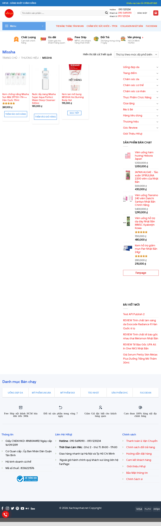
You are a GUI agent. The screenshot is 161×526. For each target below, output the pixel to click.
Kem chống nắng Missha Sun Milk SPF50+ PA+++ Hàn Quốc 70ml (15, 97)
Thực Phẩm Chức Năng (137, 97)
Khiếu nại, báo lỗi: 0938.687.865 (142, 3)
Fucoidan (151, 26)
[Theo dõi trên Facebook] (2, 508)
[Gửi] (106, 13)
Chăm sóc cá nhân (134, 91)
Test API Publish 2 (134, 314)
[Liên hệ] (5, 514)
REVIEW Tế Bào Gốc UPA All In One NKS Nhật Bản (139, 346)
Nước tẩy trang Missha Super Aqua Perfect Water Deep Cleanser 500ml (44, 99)
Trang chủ (9, 58)
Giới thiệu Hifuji (136, 466)
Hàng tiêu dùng (132, 115)
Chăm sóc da (131, 79)
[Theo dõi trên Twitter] (12, 508)
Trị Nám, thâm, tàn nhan (70, 26)
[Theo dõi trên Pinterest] (17, 508)
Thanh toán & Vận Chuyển (142, 441)
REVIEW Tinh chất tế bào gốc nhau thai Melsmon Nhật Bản (140, 336)
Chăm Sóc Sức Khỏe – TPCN (102, 26)
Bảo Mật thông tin (137, 473)
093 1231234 (124, 9)
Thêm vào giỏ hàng (15, 114)
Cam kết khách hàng (138, 460)
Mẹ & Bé (128, 109)
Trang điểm (130, 73)
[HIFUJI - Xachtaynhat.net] (9, 13)
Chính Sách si (134, 479)
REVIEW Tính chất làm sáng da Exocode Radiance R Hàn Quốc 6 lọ (140, 324)
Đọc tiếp (74, 113)
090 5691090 (125, 12)
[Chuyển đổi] (157, 67)
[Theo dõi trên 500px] (33, 508)
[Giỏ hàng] (155, 13)
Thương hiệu (30, 58)
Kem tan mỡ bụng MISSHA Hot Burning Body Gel (73, 97)
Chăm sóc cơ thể (133, 85)
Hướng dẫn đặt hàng (139, 454)
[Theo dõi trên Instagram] (7, 508)
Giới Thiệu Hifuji (132, 134)
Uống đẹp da (131, 67)
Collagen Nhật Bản (131, 26)
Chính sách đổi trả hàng (140, 447)
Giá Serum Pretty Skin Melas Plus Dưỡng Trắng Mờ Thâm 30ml (140, 358)
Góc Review (130, 128)
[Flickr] (27, 508)
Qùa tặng (129, 103)
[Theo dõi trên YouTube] (22, 508)
